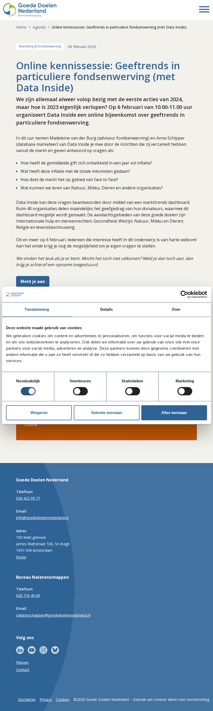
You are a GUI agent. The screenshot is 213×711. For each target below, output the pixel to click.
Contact (22, 669)
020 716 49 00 (28, 595)
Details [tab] (106, 309)
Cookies (62, 699)
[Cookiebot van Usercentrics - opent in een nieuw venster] (184, 294)
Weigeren (39, 412)
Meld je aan (33, 281)
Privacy (46, 699)
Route (21, 557)
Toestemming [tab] (36, 309)
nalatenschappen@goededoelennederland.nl (53, 615)
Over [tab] (176, 309)
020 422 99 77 (28, 498)
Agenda (39, 27)
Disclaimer (27, 699)
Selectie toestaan (106, 412)
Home (21, 27)
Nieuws (22, 662)
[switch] (80, 391)
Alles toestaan (174, 412)
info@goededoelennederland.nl (42, 517)
